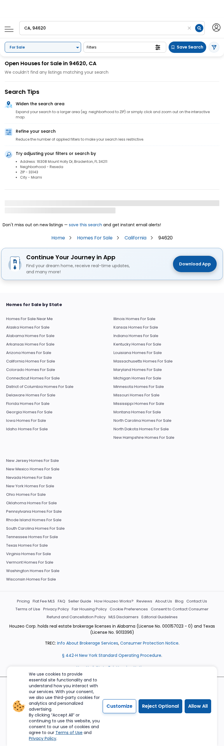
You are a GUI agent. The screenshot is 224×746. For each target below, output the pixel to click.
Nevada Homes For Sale (29, 477)
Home (58, 237)
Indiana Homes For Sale (135, 335)
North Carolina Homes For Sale (142, 420)
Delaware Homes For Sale (30, 395)
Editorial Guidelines (159, 617)
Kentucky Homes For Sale (137, 344)
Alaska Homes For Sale (28, 327)
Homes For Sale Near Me (29, 318)
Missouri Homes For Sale (136, 395)
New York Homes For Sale (30, 485)
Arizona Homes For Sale (28, 352)
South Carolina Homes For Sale (35, 528)
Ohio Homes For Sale (26, 494)
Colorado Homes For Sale (30, 369)
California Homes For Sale (30, 361)
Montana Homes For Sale (137, 412)
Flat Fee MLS (44, 601)
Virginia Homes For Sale (28, 553)
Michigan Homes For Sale (137, 378)
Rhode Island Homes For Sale (34, 519)
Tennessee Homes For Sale (32, 536)
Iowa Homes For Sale (26, 420)
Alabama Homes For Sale (30, 335)
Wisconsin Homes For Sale (31, 579)
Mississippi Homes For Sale (138, 403)
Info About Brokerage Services (87, 643)
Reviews (144, 601)
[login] (216, 27)
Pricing (23, 601)
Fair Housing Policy (89, 609)
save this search (85, 225)
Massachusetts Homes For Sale (143, 361)
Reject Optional (160, 706)
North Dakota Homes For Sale (141, 428)
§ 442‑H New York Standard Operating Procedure (111, 655)
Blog (179, 601)
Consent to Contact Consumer (180, 609)
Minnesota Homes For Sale (138, 386)
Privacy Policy (56, 609)
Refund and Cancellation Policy (76, 617)
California (135, 237)
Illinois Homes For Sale (134, 318)
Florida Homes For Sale (28, 403)
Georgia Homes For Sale (29, 412)
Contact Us (196, 601)
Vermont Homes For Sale (29, 562)
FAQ (61, 601)
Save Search (190, 47)
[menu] (7, 27)
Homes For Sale (95, 237)
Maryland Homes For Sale (137, 369)
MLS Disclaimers (123, 617)
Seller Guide (79, 601)
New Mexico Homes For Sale (33, 469)
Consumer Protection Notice (149, 643)
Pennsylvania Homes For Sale (34, 511)
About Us (163, 601)
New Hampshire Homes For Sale (143, 437)
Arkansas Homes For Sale (30, 344)
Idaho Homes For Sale (27, 428)
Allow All (198, 706)
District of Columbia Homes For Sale (40, 386)
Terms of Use (27, 609)
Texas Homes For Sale (27, 545)
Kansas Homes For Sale (135, 327)
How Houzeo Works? (114, 601)
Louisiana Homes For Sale (137, 352)
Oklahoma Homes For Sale (31, 502)
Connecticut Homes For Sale (33, 378)
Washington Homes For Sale (33, 570)
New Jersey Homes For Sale (32, 460)
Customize (119, 706)
